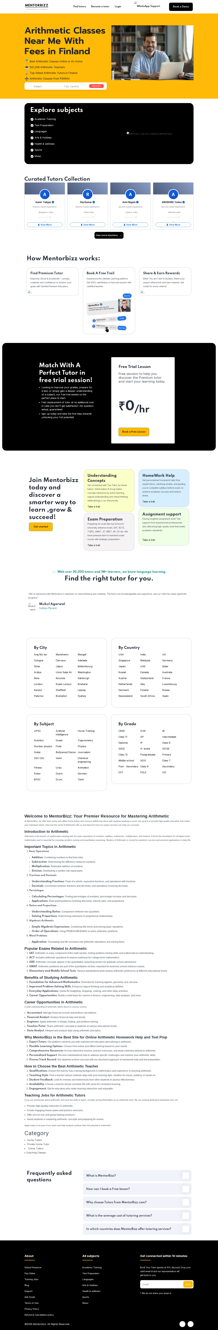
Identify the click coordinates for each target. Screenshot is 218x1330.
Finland (144, 690)
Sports (38, 149)
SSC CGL (39, 758)
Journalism (84, 752)
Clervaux (61, 660)
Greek (59, 740)
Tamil (81, 779)
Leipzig (81, 690)
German (82, 773)
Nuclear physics (43, 746)
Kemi (36, 678)
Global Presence (32, 1267)
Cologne (38, 660)
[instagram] (191, 1324)
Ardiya (37, 672)
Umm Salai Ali (63, 672)
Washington (84, 672)
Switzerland (146, 678)
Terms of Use (31, 1303)
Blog (26, 1285)
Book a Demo (181, 6)
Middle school (126, 760)
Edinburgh (83, 678)
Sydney (82, 695)
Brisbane (83, 684)
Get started (41, 527)
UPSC (37, 730)
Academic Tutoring (45, 119)
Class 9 (144, 766)
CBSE (121, 730)
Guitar (37, 752)
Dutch (59, 773)
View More (46, 224)
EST (120, 772)
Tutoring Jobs (31, 1279)
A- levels (145, 748)
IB (163, 730)
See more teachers (109, 235)
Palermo (38, 695)
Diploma (123, 742)
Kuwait (122, 672)
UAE (142, 666)
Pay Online (29, 1273)
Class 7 (166, 760)
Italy (142, 684)
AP (142, 736)
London (38, 684)
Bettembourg (85, 666)
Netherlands (125, 684)
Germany (167, 660)
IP (141, 742)
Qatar (165, 666)
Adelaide (82, 660)
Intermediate (169, 736)
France (166, 678)
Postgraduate (147, 754)
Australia (167, 672)
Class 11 (122, 736)
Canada (144, 672)
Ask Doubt (29, 1297)
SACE (121, 748)
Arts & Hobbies (43, 137)
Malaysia (145, 660)
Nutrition (39, 740)
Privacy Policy (31, 1308)
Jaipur (59, 666)
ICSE (143, 730)
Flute (58, 746)
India (143, 654)
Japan (122, 666)
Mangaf (82, 654)
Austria (122, 678)
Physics (82, 746)
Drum (59, 779)
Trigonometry (85, 740)
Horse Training (86, 730)
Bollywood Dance (66, 752)
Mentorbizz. (40, 1324)
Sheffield (61, 690)
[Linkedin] (182, 1324)
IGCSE (166, 748)
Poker (37, 773)
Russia (166, 690)
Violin (59, 758)
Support (28, 1291)
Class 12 (123, 754)
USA (121, 654)
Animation (83, 767)
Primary (166, 754)
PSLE (143, 772)
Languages (40, 131)
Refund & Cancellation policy (39, 1314)
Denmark (123, 690)
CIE (164, 772)
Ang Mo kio (40, 654)
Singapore (124, 660)
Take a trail (93, 506)
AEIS (143, 760)
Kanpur (38, 690)
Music (37, 156)
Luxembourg (169, 684)
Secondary (168, 766)
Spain (165, 695)
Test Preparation (43, 125)
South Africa (147, 695)
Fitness (38, 767)
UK (164, 654)
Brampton (61, 695)
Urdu (59, 767)
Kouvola (60, 678)
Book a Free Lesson (133, 432)
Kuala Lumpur (64, 684)
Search (96, 86)
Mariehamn (62, 654)
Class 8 (166, 742)
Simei (37, 666)
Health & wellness (44, 143)
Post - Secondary (128, 766)
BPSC (37, 779)
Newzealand (125, 695)
